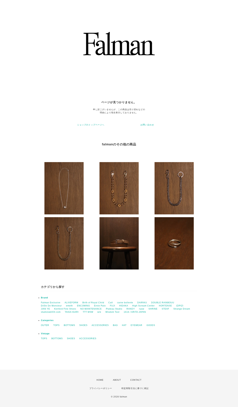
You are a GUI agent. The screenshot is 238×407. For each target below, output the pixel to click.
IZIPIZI (179, 306)
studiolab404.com (51, 312)
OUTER (45, 325)
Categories (47, 320)
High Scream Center (143, 306)
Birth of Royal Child (93, 302)
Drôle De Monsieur (51, 306)
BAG (115, 325)
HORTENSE (165, 306)
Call (110, 302)
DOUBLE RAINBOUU (162, 302)
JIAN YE (45, 309)
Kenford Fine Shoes (65, 309)
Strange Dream (181, 309)
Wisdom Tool (112, 312)
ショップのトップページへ (90, 125)
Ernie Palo (100, 306)
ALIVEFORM (71, 302)
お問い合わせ (147, 125)
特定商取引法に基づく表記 (135, 388)
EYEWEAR (136, 325)
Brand (44, 297)
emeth (69, 306)
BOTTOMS (69, 325)
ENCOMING (83, 306)
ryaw (141, 309)
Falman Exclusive (50, 302)
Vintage (45, 333)
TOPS (56, 325)
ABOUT (117, 380)
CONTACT (135, 380)
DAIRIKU (142, 302)
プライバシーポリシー (100, 388)
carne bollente (125, 302)
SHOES (83, 325)
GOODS (151, 325)
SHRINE (153, 309)
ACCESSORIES (100, 325)
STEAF (165, 309)
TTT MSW (88, 312)
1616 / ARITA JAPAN (135, 312)
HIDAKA (123, 306)
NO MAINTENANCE (91, 309)
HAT (124, 325)
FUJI (112, 306)
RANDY (130, 309)
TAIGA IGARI (72, 312)
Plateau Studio (114, 309)
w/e (99, 312)
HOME (100, 380)
